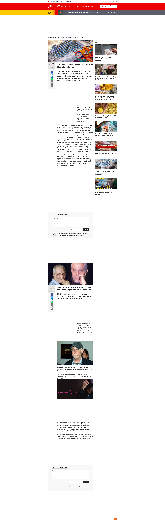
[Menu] (102, 6)
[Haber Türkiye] (57, 6)
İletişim (83, 519)
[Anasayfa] (49, 1)
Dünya (87, 6)
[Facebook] (52, 72)
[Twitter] (52, 74)
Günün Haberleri (59, 1)
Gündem (71, 6)
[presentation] (52, 12)
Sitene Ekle (69, 1)
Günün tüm (112, 12)
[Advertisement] (82, 26)
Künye (79, 519)
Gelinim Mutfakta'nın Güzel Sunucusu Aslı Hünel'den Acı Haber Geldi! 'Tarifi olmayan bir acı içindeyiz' (81, 12)
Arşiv (65, 1)
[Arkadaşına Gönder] (52, 81)
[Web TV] (113, 1)
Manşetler (53, 1)
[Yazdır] (52, 84)
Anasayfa (75, 519)
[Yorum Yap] (52, 86)
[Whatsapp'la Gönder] (52, 79)
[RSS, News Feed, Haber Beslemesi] (115, 519)
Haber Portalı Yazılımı (54, 523)
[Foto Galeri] (116, 1)
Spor (82, 6)
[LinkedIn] (52, 77)
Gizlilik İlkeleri (89, 519)
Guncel (92, 6)
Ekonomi (77, 6)
